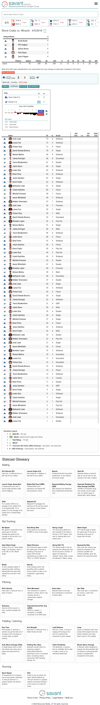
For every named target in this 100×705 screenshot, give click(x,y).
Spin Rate (80, 588)
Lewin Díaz (17, 170)
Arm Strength (32, 627)
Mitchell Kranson (19, 194)
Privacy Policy (45, 697)
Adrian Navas (23, 49)
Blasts (4, 565)
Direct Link (6, 82)
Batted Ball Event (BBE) (35, 484)
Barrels (54, 471)
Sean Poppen (23, 56)
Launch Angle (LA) (34, 471)
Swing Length (57, 527)
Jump (79, 627)
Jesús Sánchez (18, 178)
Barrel (16, 437)
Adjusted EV (31, 501)
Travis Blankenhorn (20, 162)
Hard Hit (16, 434)
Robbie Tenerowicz (20, 201)
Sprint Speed (7, 673)
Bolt (28, 673)
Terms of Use (32, 697)
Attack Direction (33, 545)
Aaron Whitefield (19, 197)
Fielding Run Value (34, 645)
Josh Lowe (17, 139)
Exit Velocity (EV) (8, 471)
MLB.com (69, 697)
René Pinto (17, 174)
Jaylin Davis (17, 166)
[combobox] (50, 14)
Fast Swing (17, 440)
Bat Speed (6, 527)
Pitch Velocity (7, 588)
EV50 (4, 501)
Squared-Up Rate (83, 545)
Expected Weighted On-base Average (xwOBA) (86, 485)
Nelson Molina (18, 154)
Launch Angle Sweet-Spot (11, 484)
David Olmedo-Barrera (21, 150)
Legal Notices (58, 697)
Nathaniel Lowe (19, 186)
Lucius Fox (17, 143)
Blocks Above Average (85, 645)
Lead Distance (57, 627)
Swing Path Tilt (58, 545)
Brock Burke (22, 41)
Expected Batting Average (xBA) (61, 485)
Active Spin (56, 588)
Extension (5, 606)
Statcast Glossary (15, 459)
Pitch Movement (33, 588)
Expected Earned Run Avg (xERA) (37, 607)
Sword (15, 443)
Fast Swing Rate (33, 527)
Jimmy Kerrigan (19, 158)
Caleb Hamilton (19, 190)
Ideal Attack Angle (9, 545)
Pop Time (5, 627)
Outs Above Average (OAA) (12, 645)
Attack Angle (82, 527)
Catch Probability (58, 645)
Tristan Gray (17, 147)
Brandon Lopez (18, 221)
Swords (30, 565)
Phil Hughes (23, 45)
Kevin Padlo (17, 182)
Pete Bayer (22, 52)
